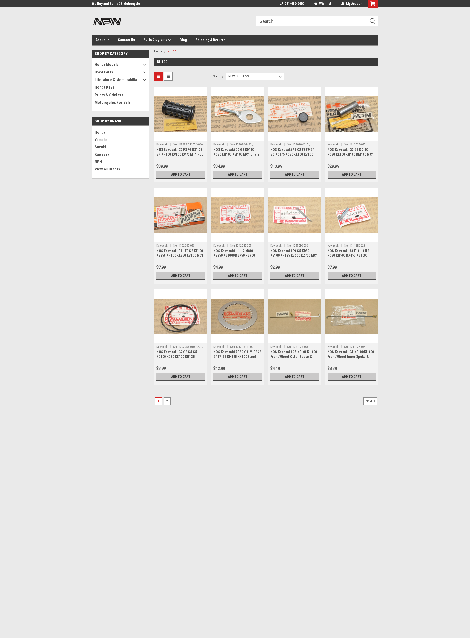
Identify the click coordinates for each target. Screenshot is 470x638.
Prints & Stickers (109, 95)
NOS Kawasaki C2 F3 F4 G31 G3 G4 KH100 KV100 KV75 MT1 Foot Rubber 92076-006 (180, 154)
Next (369, 401)
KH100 (172, 51)
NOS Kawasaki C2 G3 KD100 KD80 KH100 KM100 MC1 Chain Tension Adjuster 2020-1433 (236, 154)
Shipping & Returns (210, 40)
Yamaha (101, 139)
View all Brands (107, 169)
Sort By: (218, 76)
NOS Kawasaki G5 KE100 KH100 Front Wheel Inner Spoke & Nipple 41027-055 (351, 356)
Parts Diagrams (155, 39)
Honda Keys (104, 87)
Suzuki (100, 147)
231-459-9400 (294, 4)
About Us (102, 40)
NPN (98, 161)
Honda (100, 132)
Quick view (181, 137)
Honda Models (106, 64)
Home (158, 51)
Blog (183, 40)
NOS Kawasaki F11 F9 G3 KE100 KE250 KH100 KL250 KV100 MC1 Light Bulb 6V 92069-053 (179, 255)
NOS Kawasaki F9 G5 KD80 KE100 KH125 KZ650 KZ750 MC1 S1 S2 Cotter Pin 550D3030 (294, 255)
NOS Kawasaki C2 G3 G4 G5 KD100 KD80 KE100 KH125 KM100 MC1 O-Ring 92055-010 (179, 356)
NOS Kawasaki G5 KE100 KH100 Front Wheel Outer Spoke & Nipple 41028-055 (293, 356)
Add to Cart (180, 174)
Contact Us (126, 40)
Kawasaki (102, 154)
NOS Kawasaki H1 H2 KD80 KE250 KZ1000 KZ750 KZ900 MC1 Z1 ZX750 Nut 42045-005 (235, 255)
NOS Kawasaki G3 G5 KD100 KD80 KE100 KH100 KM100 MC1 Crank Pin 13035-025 (351, 154)
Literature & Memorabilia (116, 79)
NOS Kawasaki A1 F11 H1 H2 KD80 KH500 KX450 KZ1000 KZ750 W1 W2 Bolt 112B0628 (349, 255)
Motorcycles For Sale (113, 102)
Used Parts (104, 72)
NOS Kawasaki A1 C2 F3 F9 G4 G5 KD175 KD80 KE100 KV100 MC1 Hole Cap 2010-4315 (292, 154)
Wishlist (325, 4)
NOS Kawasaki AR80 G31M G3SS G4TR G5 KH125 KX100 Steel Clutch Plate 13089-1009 (237, 356)
